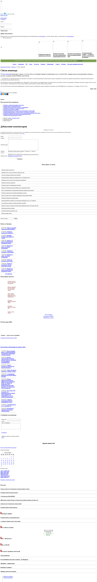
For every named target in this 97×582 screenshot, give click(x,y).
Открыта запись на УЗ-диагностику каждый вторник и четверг (15, 489)
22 (11, 462)
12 (5, 460)
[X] (7, 94)
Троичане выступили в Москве (8, 208)
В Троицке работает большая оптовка (9, 492)
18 (3, 462)
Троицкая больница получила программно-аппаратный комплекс (59, 55)
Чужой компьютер (6, 37)
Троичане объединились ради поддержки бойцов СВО (74, 55)
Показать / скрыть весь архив (8, 479)
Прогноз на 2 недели (48, 317)
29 (11, 463)
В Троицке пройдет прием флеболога (9, 507)
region (9, 118)
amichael (48, 534)
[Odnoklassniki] (3, 94)
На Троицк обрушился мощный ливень (9, 198)
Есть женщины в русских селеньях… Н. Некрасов (14, 559)
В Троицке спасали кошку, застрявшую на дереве (13, 108)
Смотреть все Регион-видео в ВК (9, 337)
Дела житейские (5, 555)
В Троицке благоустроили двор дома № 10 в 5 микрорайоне (15, 107)
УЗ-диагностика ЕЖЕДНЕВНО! (8, 496)
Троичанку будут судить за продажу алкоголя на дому (12, 172)
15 (11, 460)
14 (9, 460)
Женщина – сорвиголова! (8, 563)
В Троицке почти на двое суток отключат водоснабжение (13, 180)
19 (5, 462)
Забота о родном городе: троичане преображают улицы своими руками (16, 195)
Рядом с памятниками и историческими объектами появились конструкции (17, 190)
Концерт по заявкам (6, 567)
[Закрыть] (3, 19)
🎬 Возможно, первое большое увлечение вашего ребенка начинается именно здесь (19, 500)
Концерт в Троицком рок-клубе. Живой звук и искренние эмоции (15, 187)
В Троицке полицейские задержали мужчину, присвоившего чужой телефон (19, 110)
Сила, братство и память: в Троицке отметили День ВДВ (13, 203)
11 (3, 460)
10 (1, 460)
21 (9, 462)
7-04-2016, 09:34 (15, 118)
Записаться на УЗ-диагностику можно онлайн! (11, 503)
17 (1, 462)
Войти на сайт (4, 15)
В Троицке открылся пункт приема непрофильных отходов (14, 192)
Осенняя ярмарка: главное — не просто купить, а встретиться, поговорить (88, 55)
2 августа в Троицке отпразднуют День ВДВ (10, 175)
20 (7, 462)
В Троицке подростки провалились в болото (45, 55)
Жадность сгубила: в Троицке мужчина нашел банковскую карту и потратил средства (19, 205)
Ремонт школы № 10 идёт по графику (11, 109)
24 (1, 463)
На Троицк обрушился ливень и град (9, 210)
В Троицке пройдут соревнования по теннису (11, 185)
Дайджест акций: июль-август (7, 169)
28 (9, 463)
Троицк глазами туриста (6, 213)
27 (7, 463)
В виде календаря (5, 447)
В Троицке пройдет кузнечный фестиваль (12, 106)
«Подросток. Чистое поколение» (8, 182)
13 (7, 460)
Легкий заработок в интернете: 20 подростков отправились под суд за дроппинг (18, 200)
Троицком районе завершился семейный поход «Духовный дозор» (15, 177)
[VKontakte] (1, 94)
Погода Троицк (48, 314)
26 (5, 463)
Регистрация (4, 18)
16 (13, 460)
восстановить (70, 36)
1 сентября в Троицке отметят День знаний (10, 521)
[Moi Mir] (5, 94)
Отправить (4, 432)
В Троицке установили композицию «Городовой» (13, 105)
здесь (23, 133)
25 (3, 463)
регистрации (42, 36)
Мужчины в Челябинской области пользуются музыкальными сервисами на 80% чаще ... (22, 113)
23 (13, 462)
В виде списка (12, 447)
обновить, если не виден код (15, 155)
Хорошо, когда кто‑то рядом (8, 571)
